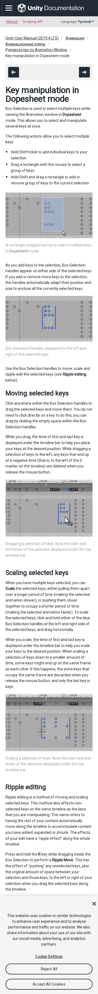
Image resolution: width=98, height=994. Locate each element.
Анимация (75, 38)
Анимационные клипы (25, 44)
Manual (12, 22)
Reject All (49, 969)
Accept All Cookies (49, 984)
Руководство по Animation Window (36, 50)
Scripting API (32, 22)
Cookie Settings (49, 956)
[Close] (94, 904)
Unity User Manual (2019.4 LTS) (32, 38)
